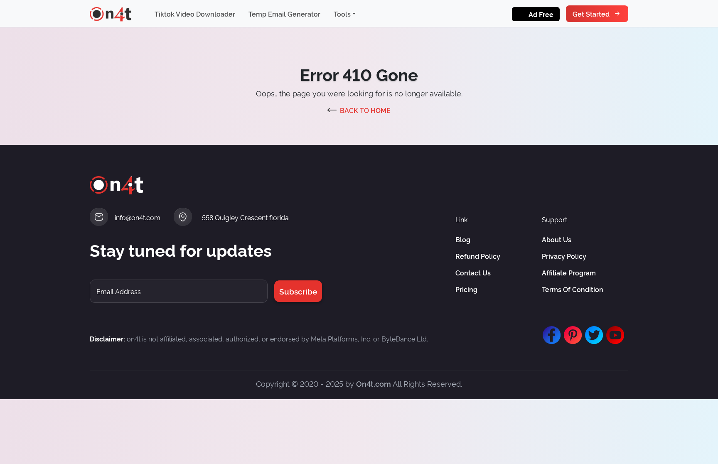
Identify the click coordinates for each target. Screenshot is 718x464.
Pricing (466, 289)
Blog (462, 239)
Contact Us (473, 272)
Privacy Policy (564, 255)
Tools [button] (342, 13)
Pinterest (571, 331)
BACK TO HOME (365, 110)
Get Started (591, 13)
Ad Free (541, 14)
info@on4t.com (137, 217)
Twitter (592, 331)
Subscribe (298, 291)
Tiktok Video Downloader (195, 13)
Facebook (550, 331)
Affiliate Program (569, 272)
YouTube (613, 331)
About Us (556, 239)
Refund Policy (477, 255)
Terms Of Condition (572, 289)
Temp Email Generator (284, 13)
